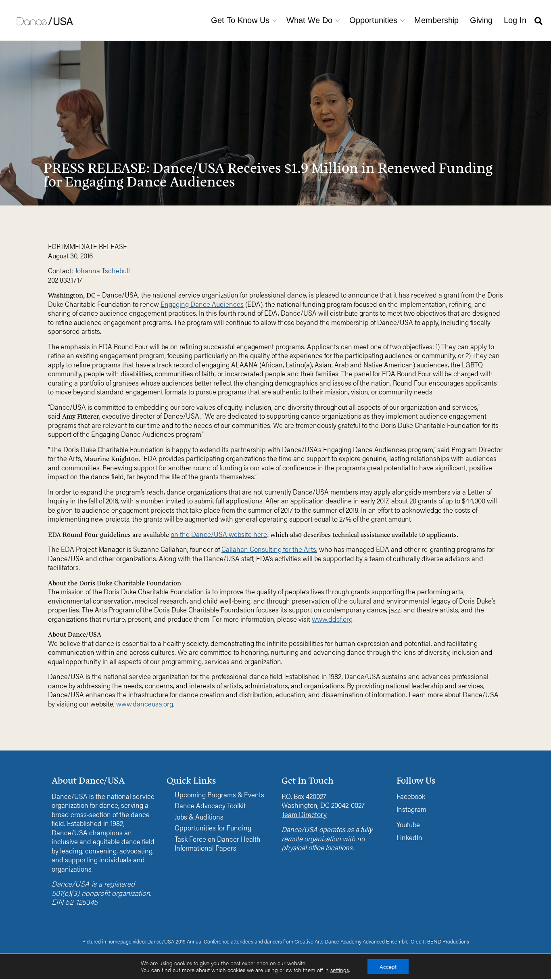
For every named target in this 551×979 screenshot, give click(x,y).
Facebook (411, 796)
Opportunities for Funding (213, 827)
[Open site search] (538, 20)
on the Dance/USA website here (219, 534)
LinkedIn (409, 837)
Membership (436, 20)
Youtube (408, 824)
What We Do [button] (309, 20)
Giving (481, 20)
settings (339, 970)
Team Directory (304, 814)
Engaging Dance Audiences (202, 304)
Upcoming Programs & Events (219, 794)
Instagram (411, 809)
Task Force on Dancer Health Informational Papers (218, 843)
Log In (515, 20)
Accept (388, 966)
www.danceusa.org (144, 703)
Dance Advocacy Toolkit (210, 805)
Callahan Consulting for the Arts (268, 549)
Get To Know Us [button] (240, 20)
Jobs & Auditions (199, 817)
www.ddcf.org (332, 619)
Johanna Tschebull (102, 270)
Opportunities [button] (373, 20)
